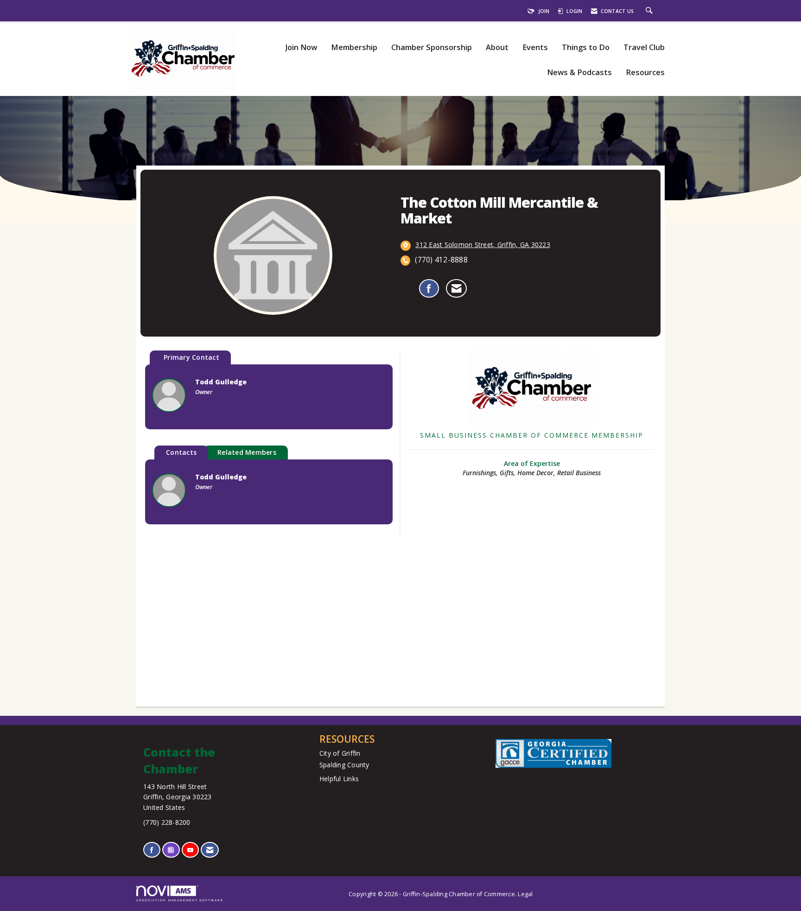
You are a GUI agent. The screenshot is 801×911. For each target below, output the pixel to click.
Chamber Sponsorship (431, 47)
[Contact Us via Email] (210, 850)
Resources (645, 72)
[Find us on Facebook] (151, 850)
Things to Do (586, 47)
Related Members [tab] (246, 452)
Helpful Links (339, 778)
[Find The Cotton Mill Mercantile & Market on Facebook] (429, 288)
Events (535, 47)
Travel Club (644, 47)
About (497, 47)
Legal (525, 894)
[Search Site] (650, 11)
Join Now (301, 47)
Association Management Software (179, 900)
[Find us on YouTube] (190, 850)
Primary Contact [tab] (191, 357)
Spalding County (344, 764)
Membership (354, 47)
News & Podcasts (579, 72)
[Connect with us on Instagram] (170, 850)
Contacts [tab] (181, 452)
